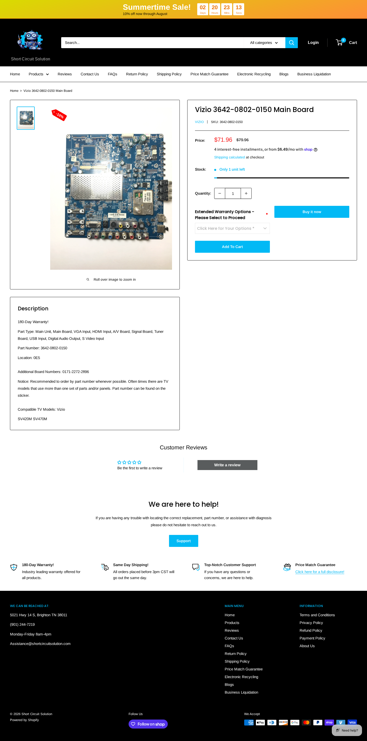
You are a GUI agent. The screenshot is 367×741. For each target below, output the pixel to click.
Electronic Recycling (254, 74)
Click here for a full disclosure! (319, 572)
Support (184, 541)
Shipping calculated (229, 157)
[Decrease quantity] (219, 193)
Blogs (284, 74)
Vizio (199, 122)
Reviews (65, 74)
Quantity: (203, 193)
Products (36, 74)
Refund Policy (311, 630)
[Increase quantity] (246, 193)
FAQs (112, 74)
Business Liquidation (314, 74)
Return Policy (137, 74)
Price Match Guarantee (209, 74)
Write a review (227, 465)
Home (15, 74)
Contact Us (90, 74)
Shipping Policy (169, 74)
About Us (307, 646)
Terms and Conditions (317, 615)
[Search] (291, 42)
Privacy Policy (311, 622)
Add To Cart (232, 247)
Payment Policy (312, 638)
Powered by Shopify (24, 720)
